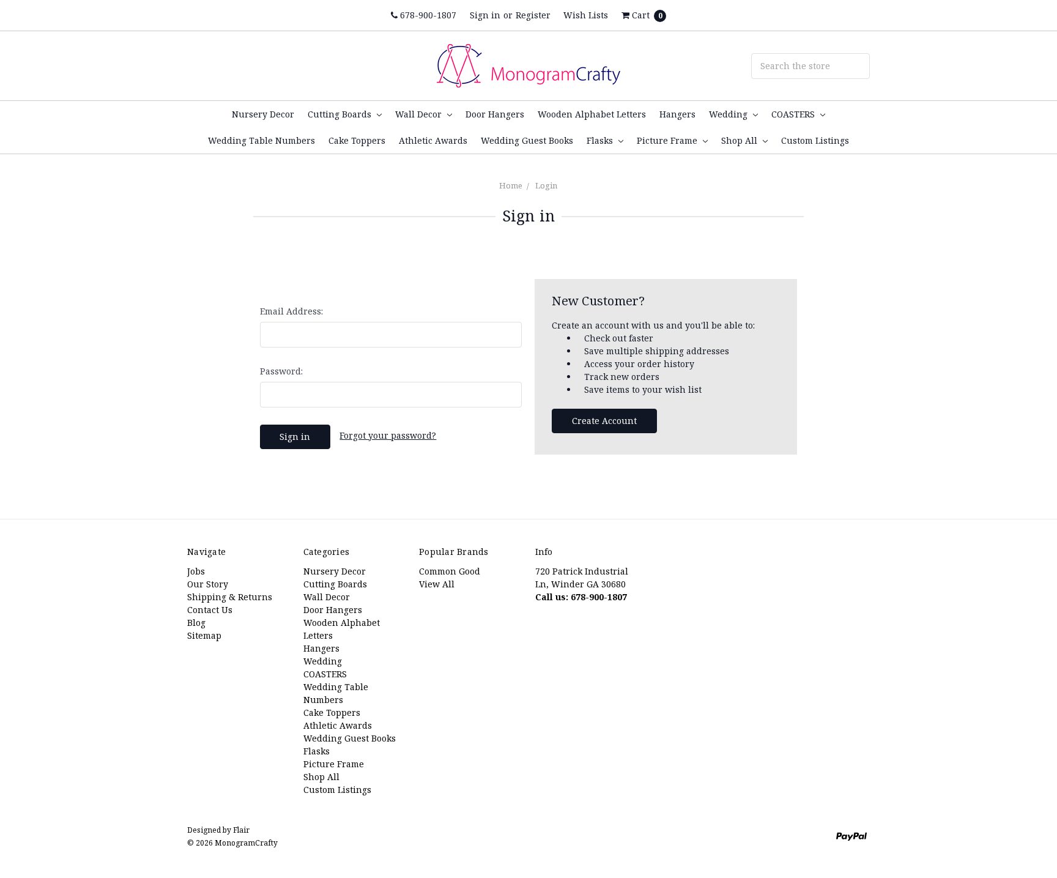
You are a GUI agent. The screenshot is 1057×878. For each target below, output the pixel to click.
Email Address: (291, 311)
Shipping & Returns (229, 597)
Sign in (485, 15)
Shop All (740, 140)
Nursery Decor (263, 114)
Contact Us (209, 610)
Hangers (677, 114)
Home (510, 185)
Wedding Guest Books (527, 140)
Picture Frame (668, 140)
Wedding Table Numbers (261, 140)
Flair (241, 830)
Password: (281, 371)
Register (533, 15)
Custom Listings (815, 140)
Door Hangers (494, 114)
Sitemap (204, 635)
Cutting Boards (341, 114)
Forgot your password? (387, 435)
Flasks (601, 140)
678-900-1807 (427, 15)
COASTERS (794, 114)
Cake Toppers (356, 140)
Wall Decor (419, 114)
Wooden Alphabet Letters (592, 114)
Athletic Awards (433, 140)
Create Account (604, 420)
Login (546, 185)
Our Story (207, 584)
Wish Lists (585, 15)
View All (436, 584)
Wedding (729, 114)
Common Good (449, 571)
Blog (196, 622)
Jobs (196, 571)
